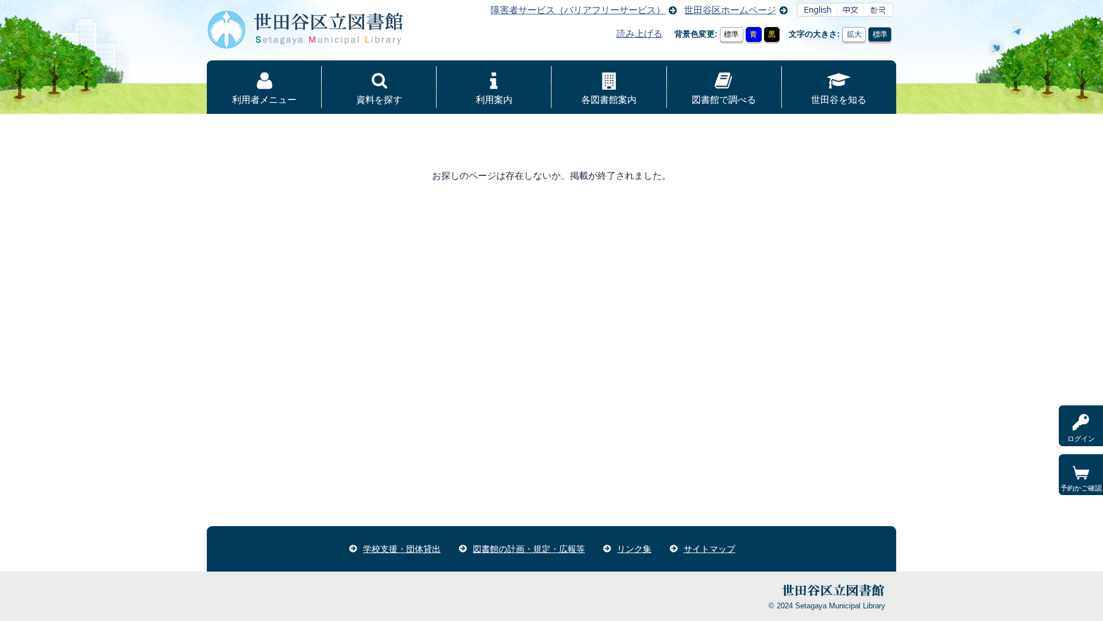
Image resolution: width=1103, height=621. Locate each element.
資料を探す (379, 100)
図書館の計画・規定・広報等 (529, 549)
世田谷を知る (838, 100)
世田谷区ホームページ (730, 10)
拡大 (854, 34)
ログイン (1081, 439)
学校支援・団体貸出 (402, 549)
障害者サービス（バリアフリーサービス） (578, 10)
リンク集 (634, 549)
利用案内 (494, 100)
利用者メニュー (264, 100)
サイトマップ (709, 549)
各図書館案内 (609, 100)
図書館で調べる (724, 100)
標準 (731, 34)
